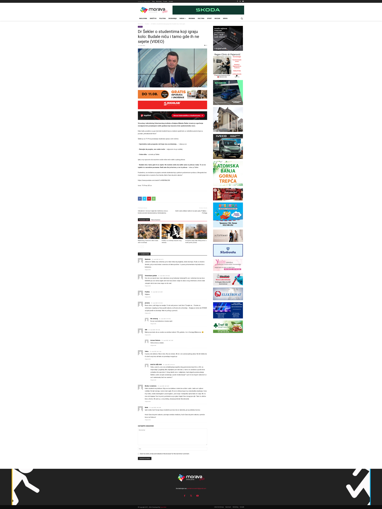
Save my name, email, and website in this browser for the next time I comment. (164, 454)
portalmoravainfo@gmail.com (196, 488)
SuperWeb (163, 507)
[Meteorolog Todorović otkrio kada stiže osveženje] (149, 231)
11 (206, 45)
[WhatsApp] (154, 199)
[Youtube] (243, 1)
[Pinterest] (149, 199)
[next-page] (142, 246)
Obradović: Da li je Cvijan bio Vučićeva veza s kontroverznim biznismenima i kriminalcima (153, 212)
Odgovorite (148, 269)
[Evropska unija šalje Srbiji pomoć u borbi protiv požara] (196, 231)
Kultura (164, 237)
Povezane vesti (144, 220)
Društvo (147, 24)
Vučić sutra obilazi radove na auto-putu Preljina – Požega (191, 212)
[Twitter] (240, 1)
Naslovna (140, 24)
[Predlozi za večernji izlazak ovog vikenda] (172, 231)
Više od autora (155, 220)
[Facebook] (237, 1)
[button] (241, 18)
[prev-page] (139, 246)
